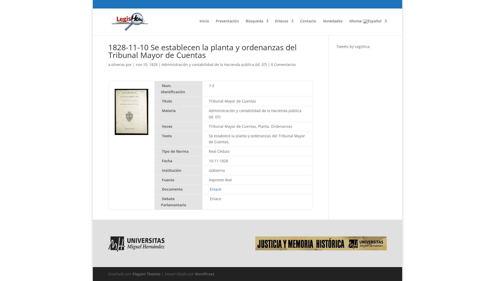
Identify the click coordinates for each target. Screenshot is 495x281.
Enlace (215, 189)
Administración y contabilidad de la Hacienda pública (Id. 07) (214, 64)
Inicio (204, 21)
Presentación (227, 21)
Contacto (308, 21)
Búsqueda (254, 21)
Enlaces (281, 21)
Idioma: (356, 21)
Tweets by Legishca (353, 46)
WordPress (204, 273)
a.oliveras (116, 64)
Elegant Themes (147, 273)
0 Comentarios (283, 64)
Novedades (333, 21)
